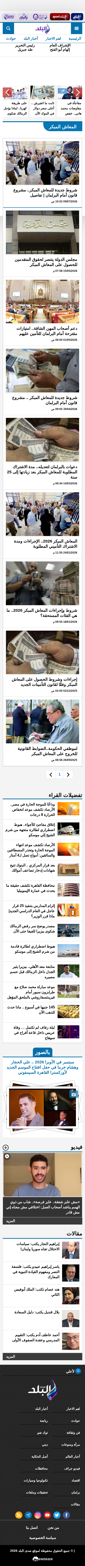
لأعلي (70, 1371)
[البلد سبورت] (60, 16)
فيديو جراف (72, 1468)
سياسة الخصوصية (42, 1538)
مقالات (75, 1504)
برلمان (75, 1492)
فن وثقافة (73, 1432)
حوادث (11, 38)
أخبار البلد (31, 38)
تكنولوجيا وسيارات (36, 1480)
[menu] (76, 28)
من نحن (53, 1527)
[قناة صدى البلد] (77, 16)
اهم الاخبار (53, 38)
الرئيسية (75, 38)
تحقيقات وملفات (37, 1492)
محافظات (41, 1468)
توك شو (42, 1432)
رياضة (44, 1420)
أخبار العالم (73, 1456)
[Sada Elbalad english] (9, 16)
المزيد (10, 1221)
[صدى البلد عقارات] (23, 16)
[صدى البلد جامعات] (40, 16)
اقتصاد (76, 1480)
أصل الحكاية (40, 1456)
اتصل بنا (32, 1527)
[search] (8, 28)
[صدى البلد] (42, 28)
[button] (77, 92)
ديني (45, 1444)
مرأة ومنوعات (70, 1444)
